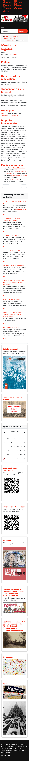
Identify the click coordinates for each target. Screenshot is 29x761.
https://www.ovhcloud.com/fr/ (10, 115)
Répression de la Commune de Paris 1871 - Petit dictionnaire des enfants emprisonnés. (13, 282)
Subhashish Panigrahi (19, 171)
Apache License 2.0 (21, 175)
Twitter (13, 175)
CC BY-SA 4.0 (21, 168)
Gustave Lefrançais (20, 209)
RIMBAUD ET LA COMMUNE (11, 235)
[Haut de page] (26, 758)
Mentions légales (5, 755)
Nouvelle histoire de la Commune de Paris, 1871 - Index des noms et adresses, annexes (13, 314)
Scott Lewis (15, 179)
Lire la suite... (6, 214)
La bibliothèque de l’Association (12, 327)
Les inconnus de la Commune (11, 299)
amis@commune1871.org (14, 748)
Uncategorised (14, 54)
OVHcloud (4, 113)
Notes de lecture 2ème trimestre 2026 (13, 265)
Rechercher (23, 31)
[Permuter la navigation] (2, 26)
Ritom (15, 168)
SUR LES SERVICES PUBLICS (12, 250)
